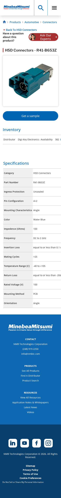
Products (15, 22)
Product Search (30, 380)
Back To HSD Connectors (21, 30)
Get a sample (30, 116)
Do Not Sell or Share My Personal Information (23, 482)
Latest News (30, 407)
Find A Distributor (30, 375)
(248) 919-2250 (30, 348)
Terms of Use (30, 474)
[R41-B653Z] (18, 7)
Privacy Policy (30, 469)
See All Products (30, 370)
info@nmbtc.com (30, 353)
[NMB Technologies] (5, 22)
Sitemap (30, 465)
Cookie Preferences (30, 478)
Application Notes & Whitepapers (30, 402)
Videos (30, 412)
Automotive (32, 22)
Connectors (50, 22)
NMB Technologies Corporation (30, 344)
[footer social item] (12, 443)
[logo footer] (30, 330)
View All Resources (30, 397)
